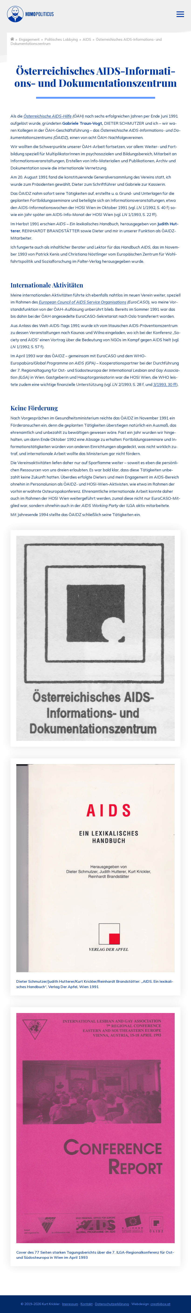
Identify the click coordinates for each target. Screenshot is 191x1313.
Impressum (70, 1304)
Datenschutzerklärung (112, 1304)
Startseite (12, 39)
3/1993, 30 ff (164, 384)
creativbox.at (160, 1304)
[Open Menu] (180, 14)
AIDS (87, 39)
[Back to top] (176, 1292)
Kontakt (86, 1304)
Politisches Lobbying (61, 39)
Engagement (29, 39)
